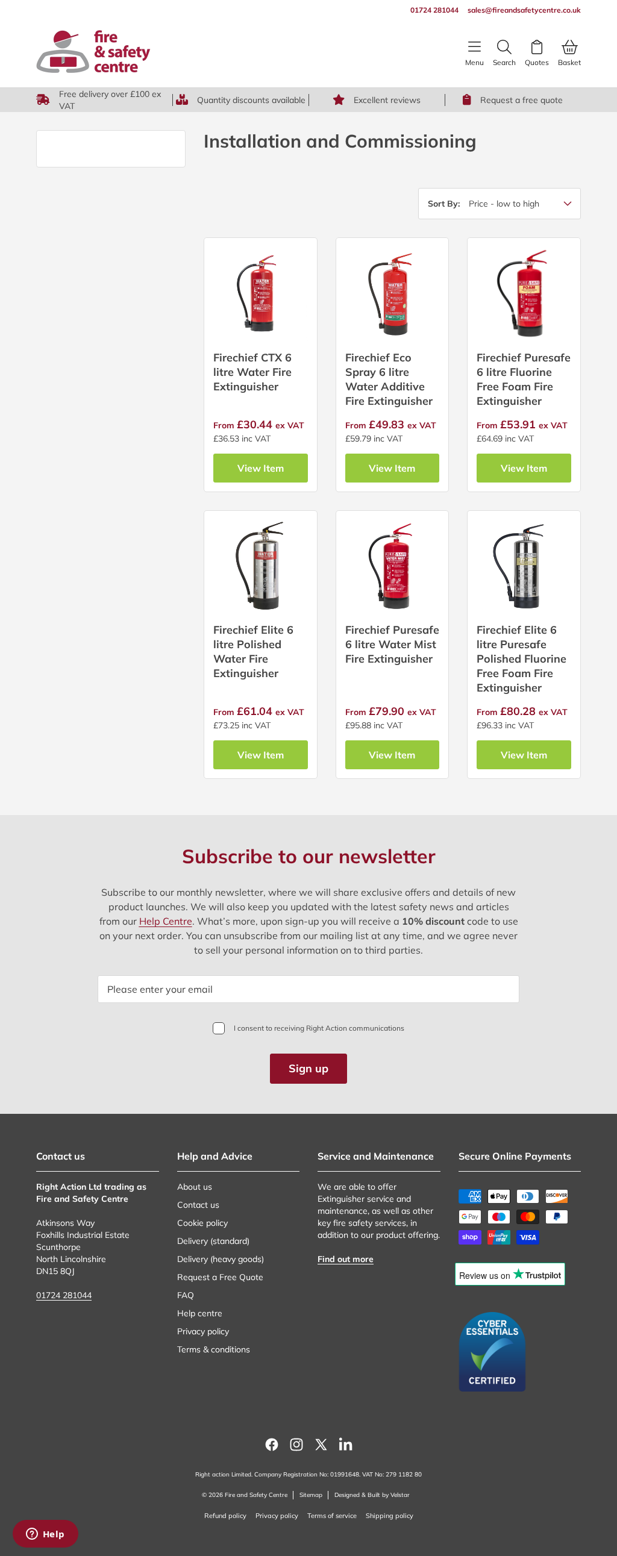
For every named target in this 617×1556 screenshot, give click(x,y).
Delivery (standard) (213, 1241)
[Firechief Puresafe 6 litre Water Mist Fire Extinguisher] (392, 567)
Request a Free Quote (220, 1277)
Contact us (198, 1204)
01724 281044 (64, 1295)
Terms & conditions (213, 1349)
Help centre (199, 1313)
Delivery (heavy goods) (220, 1259)
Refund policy (225, 1515)
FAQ (185, 1295)
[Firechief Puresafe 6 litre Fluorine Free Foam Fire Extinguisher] (524, 294)
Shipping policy (389, 1515)
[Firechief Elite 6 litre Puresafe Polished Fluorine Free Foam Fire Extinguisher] (524, 567)
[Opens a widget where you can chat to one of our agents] (45, 1535)
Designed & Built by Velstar (372, 1495)
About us (194, 1186)
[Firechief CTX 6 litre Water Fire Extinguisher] (260, 294)
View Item (260, 468)
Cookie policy (202, 1222)
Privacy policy (203, 1331)
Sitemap (310, 1495)
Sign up (308, 1068)
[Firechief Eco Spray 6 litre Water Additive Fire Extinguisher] (392, 294)
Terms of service (332, 1515)
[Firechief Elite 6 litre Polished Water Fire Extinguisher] (260, 567)
